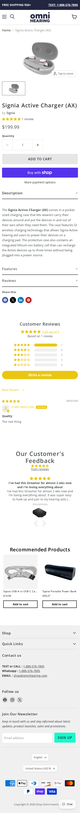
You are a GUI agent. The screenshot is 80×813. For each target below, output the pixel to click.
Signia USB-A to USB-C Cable (21, 591)
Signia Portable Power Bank (59, 591)
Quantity (8, 136)
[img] (11, 401)
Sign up (65, 737)
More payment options (40, 182)
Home (6, 30)
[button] (12, 119)
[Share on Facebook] (5, 300)
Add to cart (20, 604)
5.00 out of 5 (50, 332)
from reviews (40, 469)
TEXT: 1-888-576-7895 (63, 5)
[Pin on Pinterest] (28, 300)
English (38, 757)
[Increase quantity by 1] (38, 145)
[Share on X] (13, 300)
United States (38, 768)
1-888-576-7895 (33, 666)
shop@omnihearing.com (30, 676)
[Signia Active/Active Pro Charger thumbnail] (13, 88)
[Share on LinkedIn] (21, 300)
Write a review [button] (40, 375)
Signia (10, 113)
